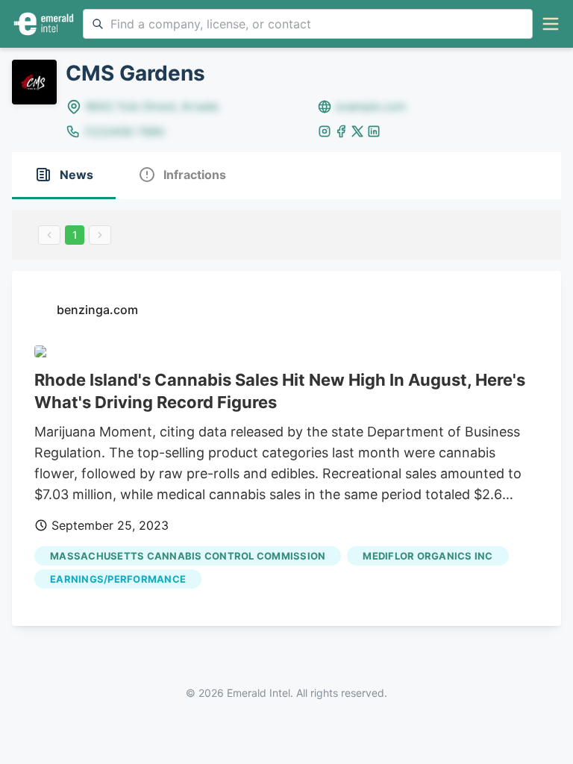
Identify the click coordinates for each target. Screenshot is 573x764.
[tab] (64, 175)
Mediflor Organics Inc (427, 556)
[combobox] (308, 24)
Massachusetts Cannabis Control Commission (187, 556)
